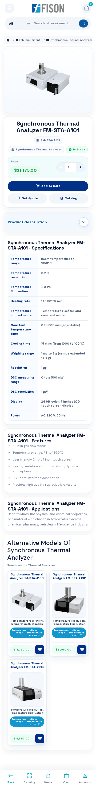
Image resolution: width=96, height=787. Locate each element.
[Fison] (48, 8)
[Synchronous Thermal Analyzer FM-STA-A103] (26, 689)
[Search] (83, 24)
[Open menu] (9, 8)
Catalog (71, 198)
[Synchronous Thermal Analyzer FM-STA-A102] (69, 600)
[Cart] (86, 8)
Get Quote (30, 198)
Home (7, 40)
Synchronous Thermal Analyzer (71, 40)
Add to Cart (50, 186)
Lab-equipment (29, 40)
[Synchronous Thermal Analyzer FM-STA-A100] (26, 600)
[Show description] (83, 222)
